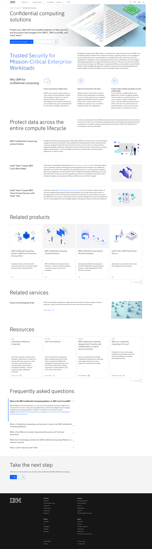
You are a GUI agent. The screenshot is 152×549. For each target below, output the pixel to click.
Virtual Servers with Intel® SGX (83, 165)
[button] (139, 2)
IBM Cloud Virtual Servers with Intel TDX (69, 190)
